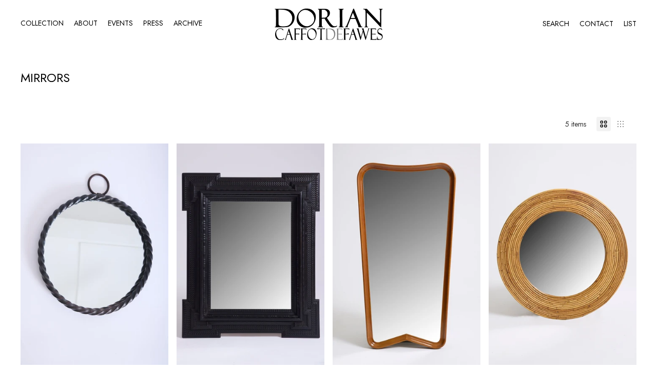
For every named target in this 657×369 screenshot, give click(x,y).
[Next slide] (153, 254)
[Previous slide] (36, 254)
